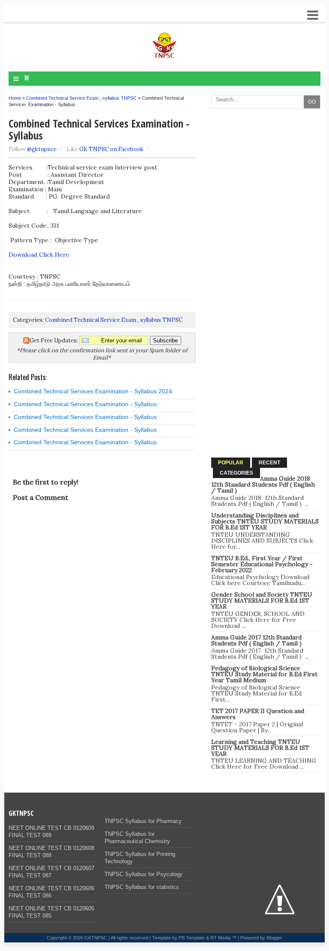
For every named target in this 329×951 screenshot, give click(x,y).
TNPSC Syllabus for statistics (142, 887)
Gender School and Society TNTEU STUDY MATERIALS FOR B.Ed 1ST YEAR (261, 600)
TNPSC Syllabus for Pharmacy (143, 821)
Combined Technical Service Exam (62, 98)
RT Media (220, 937)
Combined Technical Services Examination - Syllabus (85, 404)
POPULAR (230, 463)
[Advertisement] (265, 166)
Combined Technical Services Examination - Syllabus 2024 (93, 391)
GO (312, 102)
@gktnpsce (42, 149)
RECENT (269, 463)
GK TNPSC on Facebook (111, 149)
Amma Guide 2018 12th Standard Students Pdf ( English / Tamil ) (263, 484)
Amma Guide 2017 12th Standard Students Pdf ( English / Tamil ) (256, 640)
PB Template (192, 937)
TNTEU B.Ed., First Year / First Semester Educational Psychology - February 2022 (262, 564)
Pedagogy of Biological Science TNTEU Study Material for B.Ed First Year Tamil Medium (264, 674)
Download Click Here (39, 255)
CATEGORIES (236, 473)
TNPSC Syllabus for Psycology (143, 874)
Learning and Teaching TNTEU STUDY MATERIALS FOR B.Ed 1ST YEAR (260, 748)
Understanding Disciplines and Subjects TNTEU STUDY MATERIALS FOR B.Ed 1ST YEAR (265, 521)
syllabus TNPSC (119, 98)
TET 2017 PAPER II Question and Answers (257, 714)
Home (15, 98)
